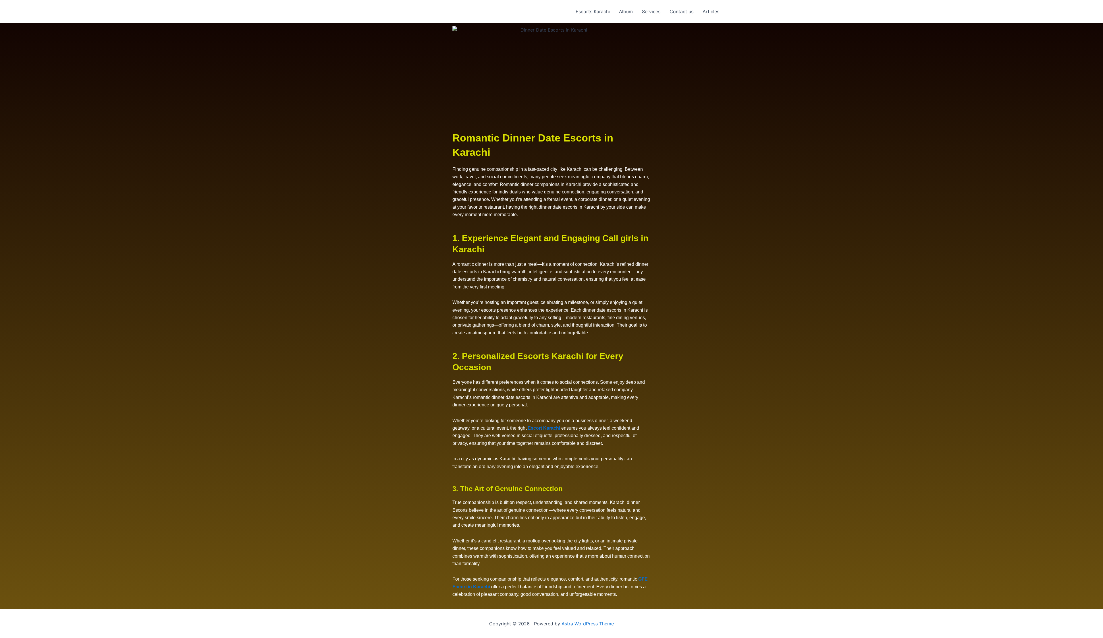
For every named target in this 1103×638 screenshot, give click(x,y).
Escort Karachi (544, 428)
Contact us (681, 11)
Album (626, 11)
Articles (711, 11)
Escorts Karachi (593, 11)
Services (651, 11)
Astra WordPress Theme (588, 624)
